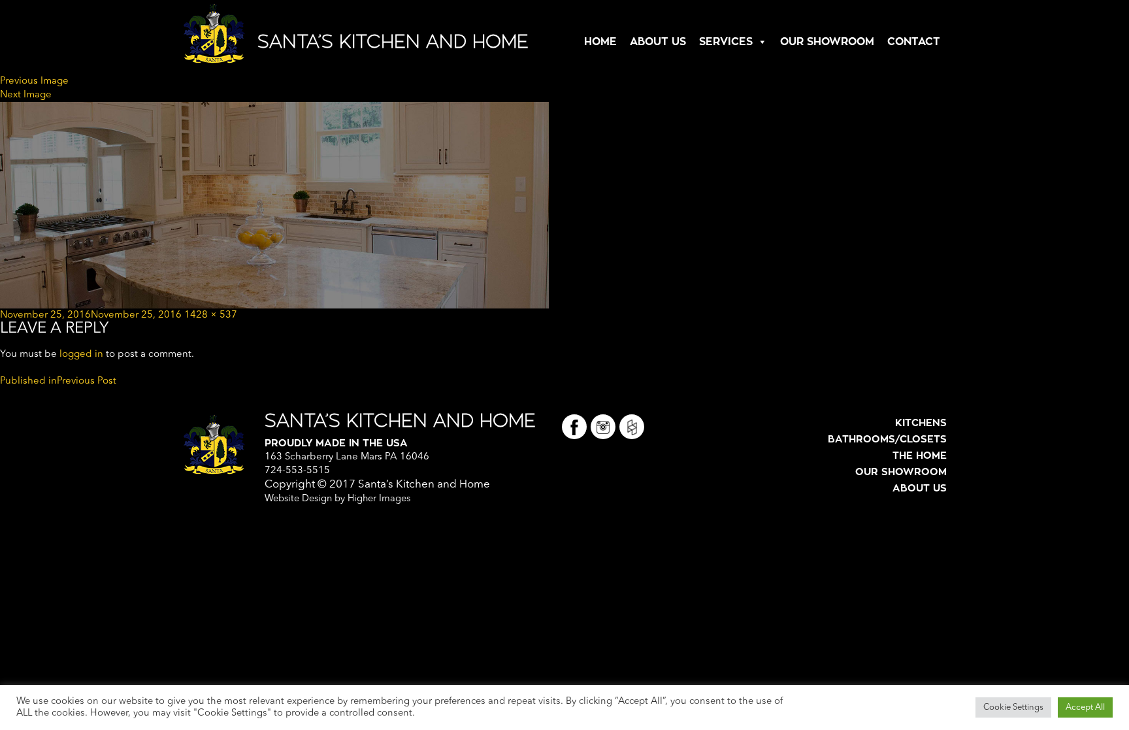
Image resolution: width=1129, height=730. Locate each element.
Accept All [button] (1085, 707)
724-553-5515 (297, 471)
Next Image (26, 95)
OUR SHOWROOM (827, 42)
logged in (81, 354)
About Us (919, 488)
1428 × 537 (210, 315)
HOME (600, 42)
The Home (919, 456)
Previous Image (34, 81)
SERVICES (726, 42)
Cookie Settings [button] (1013, 707)
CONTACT (913, 42)
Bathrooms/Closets (887, 439)
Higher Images (379, 499)
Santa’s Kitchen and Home (393, 42)
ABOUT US (658, 42)
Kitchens (921, 423)
